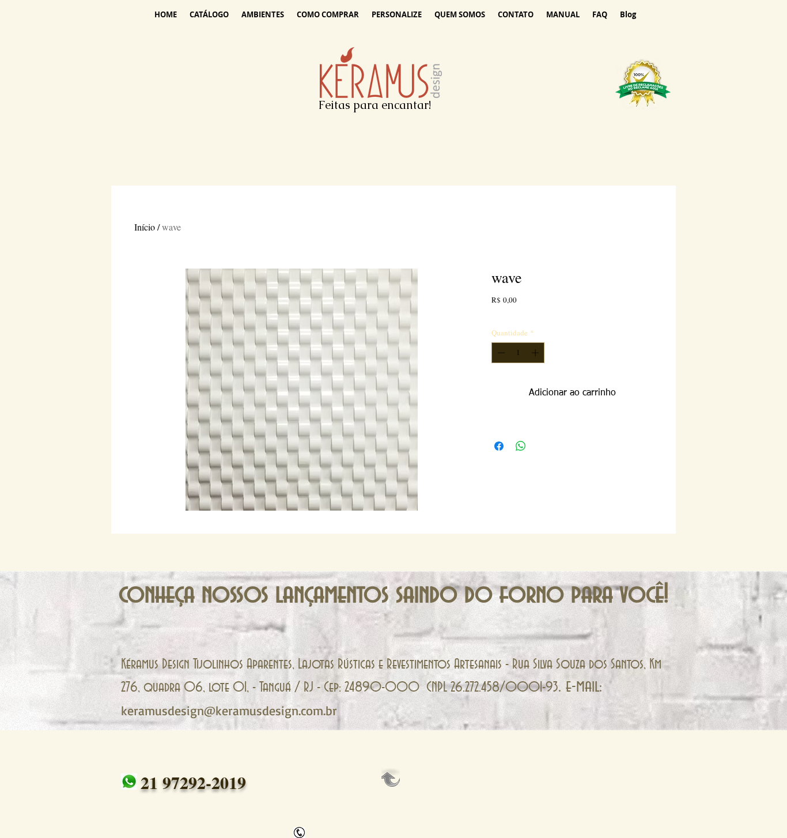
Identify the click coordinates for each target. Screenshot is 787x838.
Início (144, 227)
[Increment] (536, 353)
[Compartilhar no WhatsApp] (521, 446)
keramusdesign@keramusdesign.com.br (229, 710)
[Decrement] (500, 353)
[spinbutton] (518, 353)
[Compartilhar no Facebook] (499, 446)
